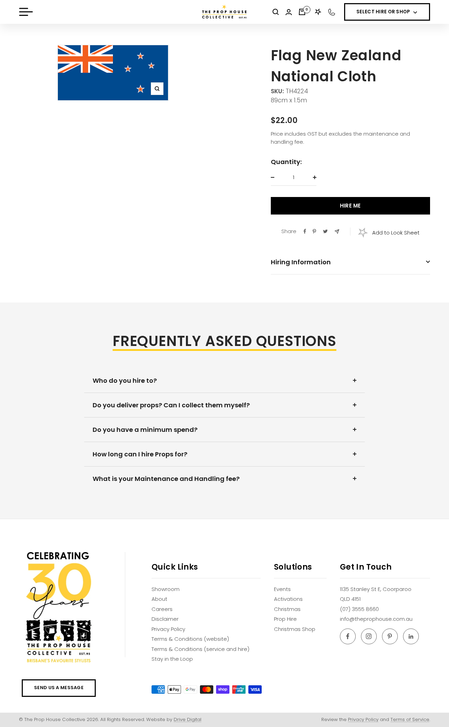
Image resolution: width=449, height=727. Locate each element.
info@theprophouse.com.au (376, 619)
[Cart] (302, 12)
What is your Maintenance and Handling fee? (166, 478)
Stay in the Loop (172, 659)
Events (282, 589)
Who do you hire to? (125, 380)
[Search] (276, 12)
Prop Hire (285, 619)
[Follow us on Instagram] (369, 636)
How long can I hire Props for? (140, 454)
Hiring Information (301, 262)
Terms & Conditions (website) (190, 639)
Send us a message (58, 687)
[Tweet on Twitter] (325, 231)
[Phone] (331, 12)
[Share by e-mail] (337, 231)
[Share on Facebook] (304, 231)
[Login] (289, 12)
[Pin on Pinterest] (314, 231)
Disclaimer (165, 619)
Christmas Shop (294, 629)
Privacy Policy (168, 629)
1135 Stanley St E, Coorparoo (375, 589)
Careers (162, 609)
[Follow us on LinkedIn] (411, 636)
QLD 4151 (350, 599)
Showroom (166, 589)
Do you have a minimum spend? (145, 429)
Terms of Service (409, 719)
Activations (288, 599)
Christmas (287, 609)
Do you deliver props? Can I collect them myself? (171, 405)
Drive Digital (187, 719)
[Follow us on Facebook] (348, 636)
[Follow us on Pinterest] (390, 636)
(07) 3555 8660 (359, 609)
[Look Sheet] (318, 11)
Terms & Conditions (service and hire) (200, 649)
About (159, 599)
